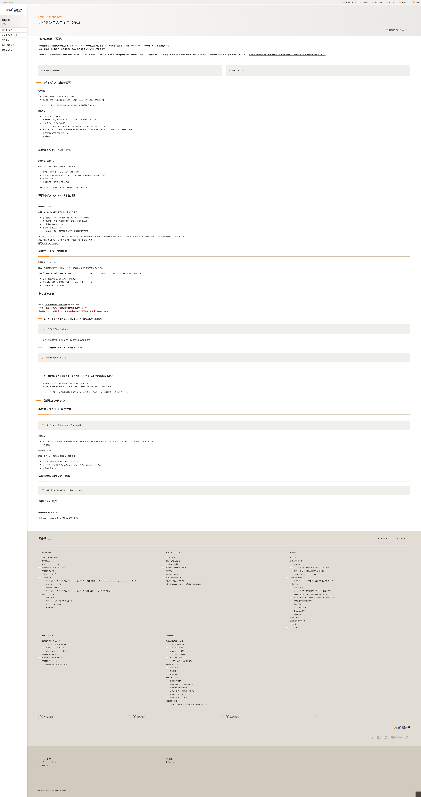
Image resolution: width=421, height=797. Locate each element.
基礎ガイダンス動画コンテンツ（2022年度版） (64, 425)
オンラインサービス (9, 35)
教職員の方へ (170, 762)
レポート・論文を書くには (55, 604)
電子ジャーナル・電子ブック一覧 (53, 567)
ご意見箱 (293, 624)
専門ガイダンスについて (48, 243)
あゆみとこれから (172, 664)
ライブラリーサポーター (178, 657)
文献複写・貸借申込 (173, 564)
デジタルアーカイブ (49, 574)
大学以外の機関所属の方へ (303, 601)
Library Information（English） (305, 574)
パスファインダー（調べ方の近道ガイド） (60, 601)
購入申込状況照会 (172, 574)
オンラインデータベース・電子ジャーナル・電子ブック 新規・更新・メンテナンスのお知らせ (79, 591)
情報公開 (45, 765)
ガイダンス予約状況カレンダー (57, 329)
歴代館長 (173, 671)
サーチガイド (46, 577)
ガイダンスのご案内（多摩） (56, 648)
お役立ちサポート (48, 594)
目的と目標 (174, 674)
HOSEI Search (47, 561)
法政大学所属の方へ (297, 561)
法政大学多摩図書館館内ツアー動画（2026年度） (64, 490)
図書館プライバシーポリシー (180, 698)
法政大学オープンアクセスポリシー (54, 657)
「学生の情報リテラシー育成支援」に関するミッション (189, 704)
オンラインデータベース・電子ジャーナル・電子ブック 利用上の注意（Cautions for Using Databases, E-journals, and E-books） (92, 581)
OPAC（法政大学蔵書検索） (52, 557)
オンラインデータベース (50, 564)
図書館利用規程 (175, 681)
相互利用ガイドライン (177, 694)
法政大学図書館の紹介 (177, 644)
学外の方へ (294, 584)
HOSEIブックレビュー (177, 648)
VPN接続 (46, 136)
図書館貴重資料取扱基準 (178, 688)
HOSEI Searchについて (54, 607)
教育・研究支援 (8, 45)
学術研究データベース (49, 661)
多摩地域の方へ (299, 604)
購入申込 (169, 571)
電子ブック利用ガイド (173, 577)
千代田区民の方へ (300, 611)
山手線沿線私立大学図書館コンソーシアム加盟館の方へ (313, 591)
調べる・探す (7, 30)
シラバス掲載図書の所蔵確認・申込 (54, 664)
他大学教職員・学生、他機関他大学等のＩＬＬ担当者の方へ (314, 597)
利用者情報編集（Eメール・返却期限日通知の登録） (184, 584)
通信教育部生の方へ (297, 577)
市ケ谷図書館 (48, 717)
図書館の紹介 (7, 50)
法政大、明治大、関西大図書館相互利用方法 (309, 571)
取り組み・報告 (171, 701)
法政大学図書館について (174, 641)
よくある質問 (382, 538)
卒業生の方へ (298, 587)
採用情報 (169, 759)
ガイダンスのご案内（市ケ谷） (56, 644)
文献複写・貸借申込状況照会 (176, 567)
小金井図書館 (234, 717)
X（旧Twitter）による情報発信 (181, 661)
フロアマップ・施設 (177, 651)
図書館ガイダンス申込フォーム (57, 357)
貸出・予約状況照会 (173, 561)
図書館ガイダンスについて (51, 641)
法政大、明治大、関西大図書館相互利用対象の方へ (311, 594)
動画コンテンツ (238, 70)
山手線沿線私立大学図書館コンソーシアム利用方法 (311, 567)
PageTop (418, 794)
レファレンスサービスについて (57, 584)
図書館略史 (174, 667)
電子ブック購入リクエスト (175, 581)
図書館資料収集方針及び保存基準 (181, 684)
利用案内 (5, 40)
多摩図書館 (140, 717)
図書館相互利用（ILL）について (57, 587)
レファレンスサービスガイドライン (182, 691)
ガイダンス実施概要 (52, 70)
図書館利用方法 (299, 564)
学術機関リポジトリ (49, 571)
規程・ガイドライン (173, 678)
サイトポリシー (47, 759)
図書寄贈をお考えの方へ (298, 621)
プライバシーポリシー (50, 762)
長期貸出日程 (294, 617)
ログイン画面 (170, 557)
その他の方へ (298, 614)
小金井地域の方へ (300, 607)
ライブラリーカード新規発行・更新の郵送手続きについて (314, 581)
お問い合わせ (400, 538)
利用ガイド (294, 557)
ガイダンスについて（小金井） (56, 651)
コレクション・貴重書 (177, 654)
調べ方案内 (50, 597)
